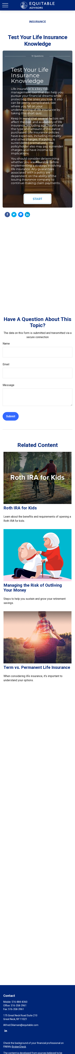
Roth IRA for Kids (20, 508)
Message (8, 385)
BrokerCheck (19, 1046)
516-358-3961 (19, 1005)
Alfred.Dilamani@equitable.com (20, 1025)
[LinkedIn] (5, 1030)
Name (6, 343)
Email (6, 364)
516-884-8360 (19, 1001)
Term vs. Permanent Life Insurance (36, 667)
